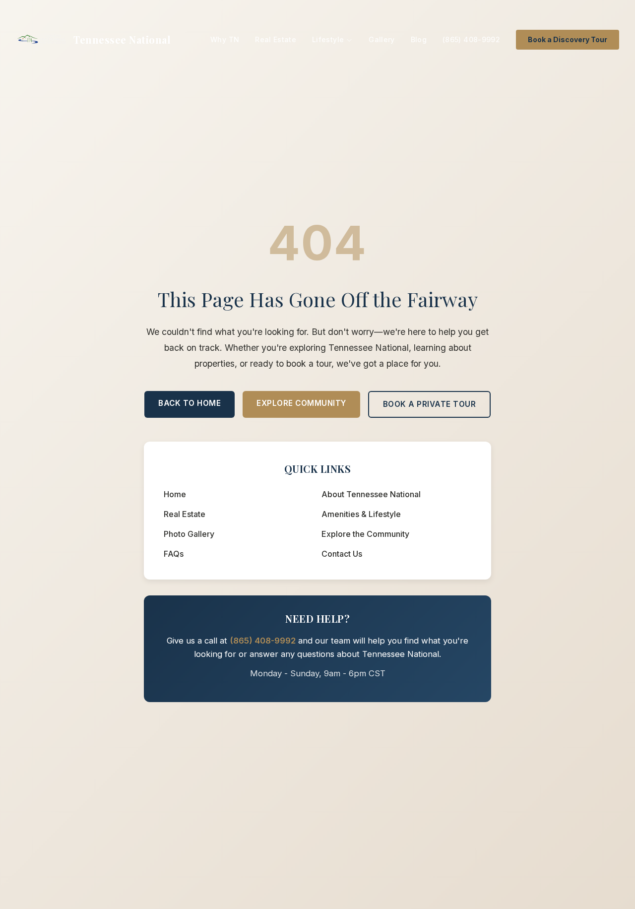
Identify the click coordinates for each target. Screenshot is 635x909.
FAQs (174, 554)
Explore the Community (365, 534)
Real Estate (275, 39)
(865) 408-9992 (471, 39)
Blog (419, 39)
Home (175, 494)
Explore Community (301, 403)
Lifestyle (328, 39)
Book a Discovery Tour (567, 39)
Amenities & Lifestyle (361, 514)
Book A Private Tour (429, 404)
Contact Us (341, 554)
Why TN (224, 39)
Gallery (381, 39)
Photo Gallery (189, 534)
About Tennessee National (371, 494)
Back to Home (189, 403)
